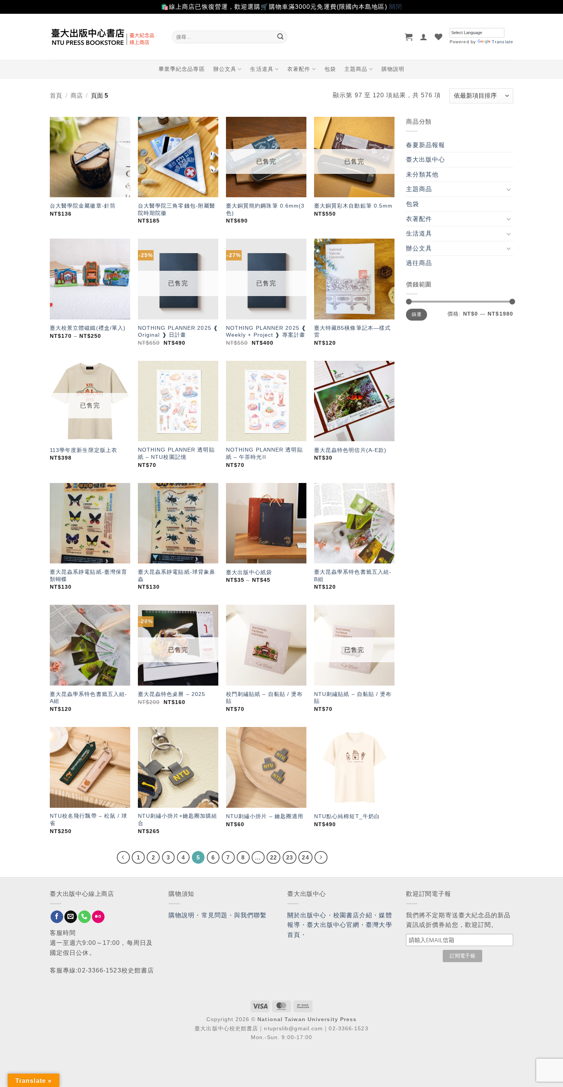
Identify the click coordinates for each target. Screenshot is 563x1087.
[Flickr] (98, 916)
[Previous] (123, 857)
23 (289, 857)
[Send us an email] (70, 916)
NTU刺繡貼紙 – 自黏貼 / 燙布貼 (353, 697)
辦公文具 (224, 69)
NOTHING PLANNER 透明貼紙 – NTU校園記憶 (176, 453)
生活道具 (261, 69)
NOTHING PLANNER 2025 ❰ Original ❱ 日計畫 (178, 331)
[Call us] (84, 916)
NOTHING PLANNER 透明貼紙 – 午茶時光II (264, 453)
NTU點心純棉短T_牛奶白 (347, 816)
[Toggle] (508, 189)
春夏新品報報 (425, 145)
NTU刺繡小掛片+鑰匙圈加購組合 (178, 819)
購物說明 (392, 69)
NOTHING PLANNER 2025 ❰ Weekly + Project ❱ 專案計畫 (266, 331)
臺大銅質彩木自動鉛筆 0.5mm (353, 206)
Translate (502, 41)
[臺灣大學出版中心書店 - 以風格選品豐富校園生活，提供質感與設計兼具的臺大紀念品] (105, 37)
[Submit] (280, 36)
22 (273, 857)
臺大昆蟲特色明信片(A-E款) (350, 450)
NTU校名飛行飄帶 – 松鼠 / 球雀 (89, 819)
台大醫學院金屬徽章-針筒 (83, 206)
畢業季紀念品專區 (182, 69)
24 (305, 857)
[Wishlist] (439, 36)
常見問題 (214, 915)
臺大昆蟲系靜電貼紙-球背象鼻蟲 (176, 575)
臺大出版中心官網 (333, 925)
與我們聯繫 (250, 915)
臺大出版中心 (425, 159)
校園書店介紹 (353, 915)
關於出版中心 (307, 915)
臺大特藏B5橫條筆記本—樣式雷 (352, 331)
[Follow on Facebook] (57, 916)
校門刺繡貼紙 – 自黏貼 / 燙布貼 (264, 697)
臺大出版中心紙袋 (249, 572)
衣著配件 (298, 69)
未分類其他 (422, 174)
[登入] (424, 36)
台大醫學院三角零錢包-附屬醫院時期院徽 (176, 209)
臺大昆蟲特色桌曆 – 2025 (172, 694)
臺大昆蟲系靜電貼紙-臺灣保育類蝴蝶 (88, 575)
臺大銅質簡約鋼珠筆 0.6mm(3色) (265, 209)
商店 (76, 95)
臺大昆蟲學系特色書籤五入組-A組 (88, 697)
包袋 (330, 69)
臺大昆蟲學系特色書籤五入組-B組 (352, 575)
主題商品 (355, 69)
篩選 (416, 314)
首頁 (56, 95)
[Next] (320, 857)
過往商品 (419, 263)
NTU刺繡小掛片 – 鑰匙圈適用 (265, 816)
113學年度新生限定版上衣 (83, 450)
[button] (409, 36)
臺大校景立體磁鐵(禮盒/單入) (88, 328)
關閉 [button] (395, 6)
